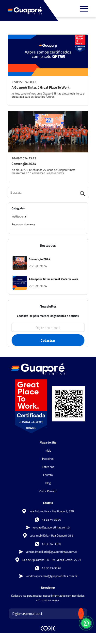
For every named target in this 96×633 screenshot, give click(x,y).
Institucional (19, 216)
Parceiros (48, 458)
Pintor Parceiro (48, 491)
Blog (48, 483)
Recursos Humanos (23, 224)
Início (48, 450)
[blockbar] (84, 9)
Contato (48, 474)
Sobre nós (48, 466)
